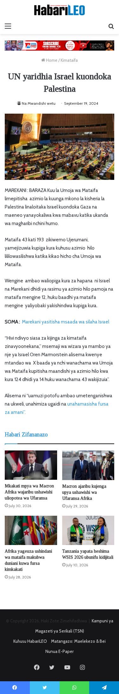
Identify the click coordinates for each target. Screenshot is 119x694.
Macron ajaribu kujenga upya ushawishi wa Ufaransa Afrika (84, 492)
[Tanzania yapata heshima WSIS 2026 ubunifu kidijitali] (88, 530)
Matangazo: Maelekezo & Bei (78, 641)
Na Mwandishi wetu (39, 103)
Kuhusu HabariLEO (30, 641)
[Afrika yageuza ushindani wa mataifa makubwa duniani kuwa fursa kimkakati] (31, 530)
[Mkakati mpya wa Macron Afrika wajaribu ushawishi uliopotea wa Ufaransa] (31, 465)
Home (51, 60)
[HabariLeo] (59, 9)
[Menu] (8, 26)
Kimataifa (69, 60)
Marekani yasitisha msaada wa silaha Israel (65, 322)
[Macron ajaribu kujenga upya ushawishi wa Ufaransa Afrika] (88, 465)
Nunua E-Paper (59, 651)
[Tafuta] (111, 26)
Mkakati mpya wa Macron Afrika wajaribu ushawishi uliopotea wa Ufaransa (29, 492)
